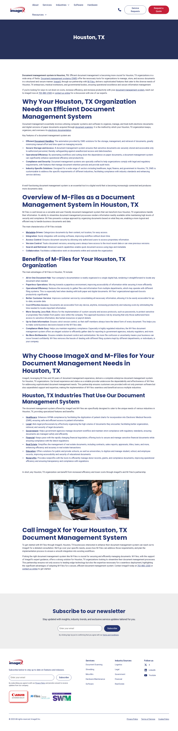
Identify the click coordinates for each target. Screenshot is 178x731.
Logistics (118, 665)
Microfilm (89, 674)
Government (120, 674)
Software (78, 5)
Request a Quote (158, 10)
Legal (117, 669)
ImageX (57, 81)
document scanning (84, 127)
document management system (130, 90)
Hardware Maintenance (95, 679)
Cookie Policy (163, 719)
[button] (63, 5)
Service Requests (135, 10)
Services (47, 5)
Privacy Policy (132, 719)
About (35, 5)
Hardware (92, 5)
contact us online (62, 93)
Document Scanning (94, 665)
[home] (18, 10)
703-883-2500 (45, 93)
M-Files (91, 81)
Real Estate (119, 684)
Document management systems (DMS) (59, 78)
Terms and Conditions (111, 635)
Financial (118, 679)
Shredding (90, 669)
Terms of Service (148, 719)
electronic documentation (59, 130)
